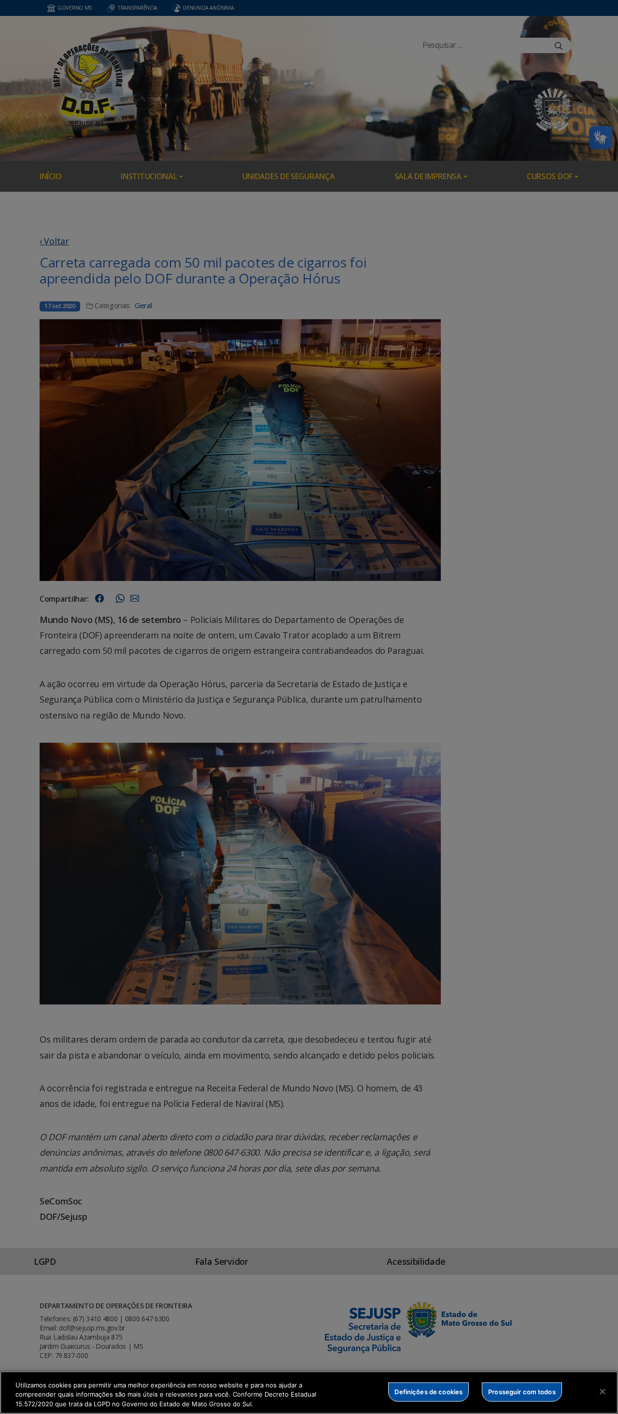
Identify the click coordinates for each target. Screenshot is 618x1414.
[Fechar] (602, 1391)
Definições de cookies (428, 1391)
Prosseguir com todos (522, 1391)
